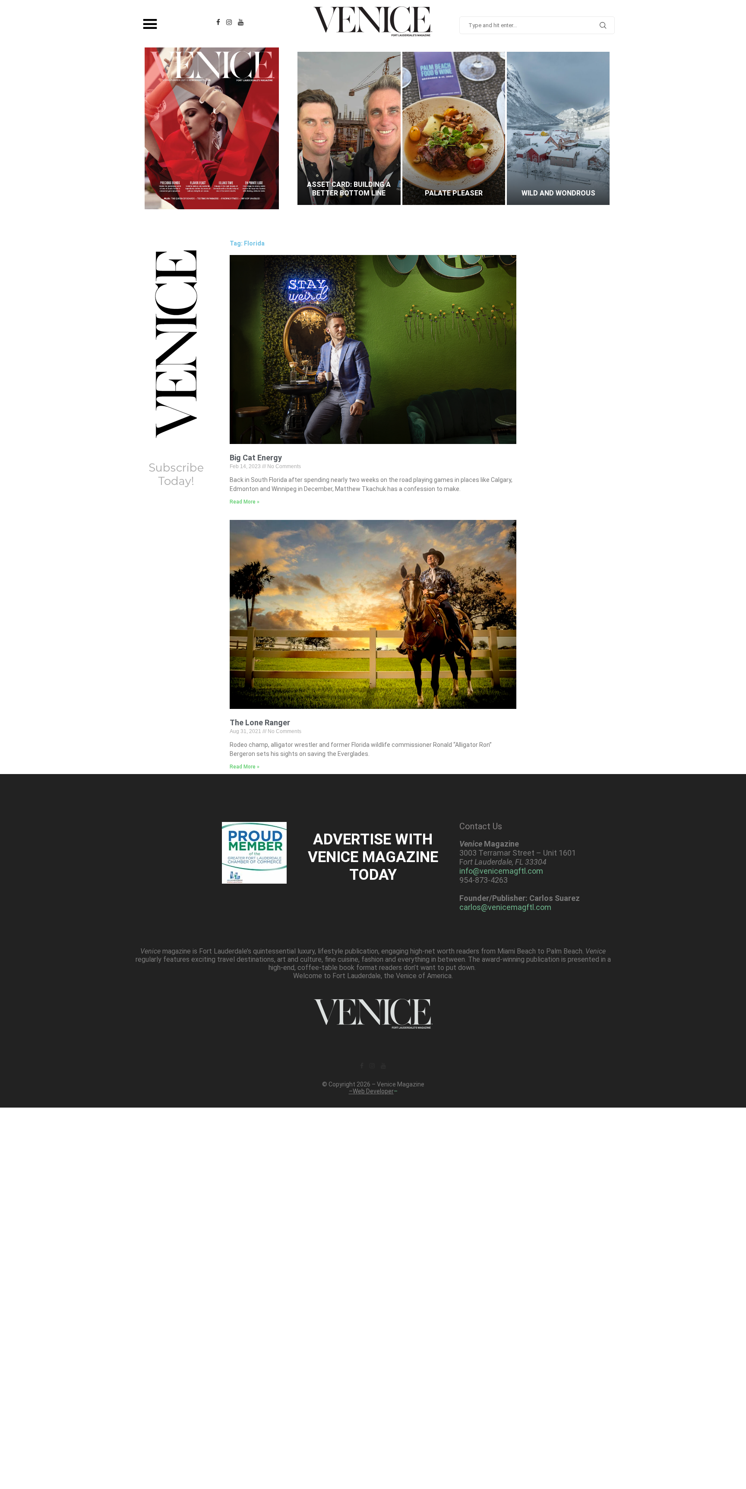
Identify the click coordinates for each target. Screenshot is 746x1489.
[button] (312, 128)
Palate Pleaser (349, 193)
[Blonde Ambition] (558, 128)
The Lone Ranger (260, 722)
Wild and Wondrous (453, 193)
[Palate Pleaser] (348, 128)
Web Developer (373, 1091)
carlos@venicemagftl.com (505, 907)
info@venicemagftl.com (501, 870)
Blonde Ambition (558, 193)
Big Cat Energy (256, 457)
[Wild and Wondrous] (453, 128)
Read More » (244, 502)
